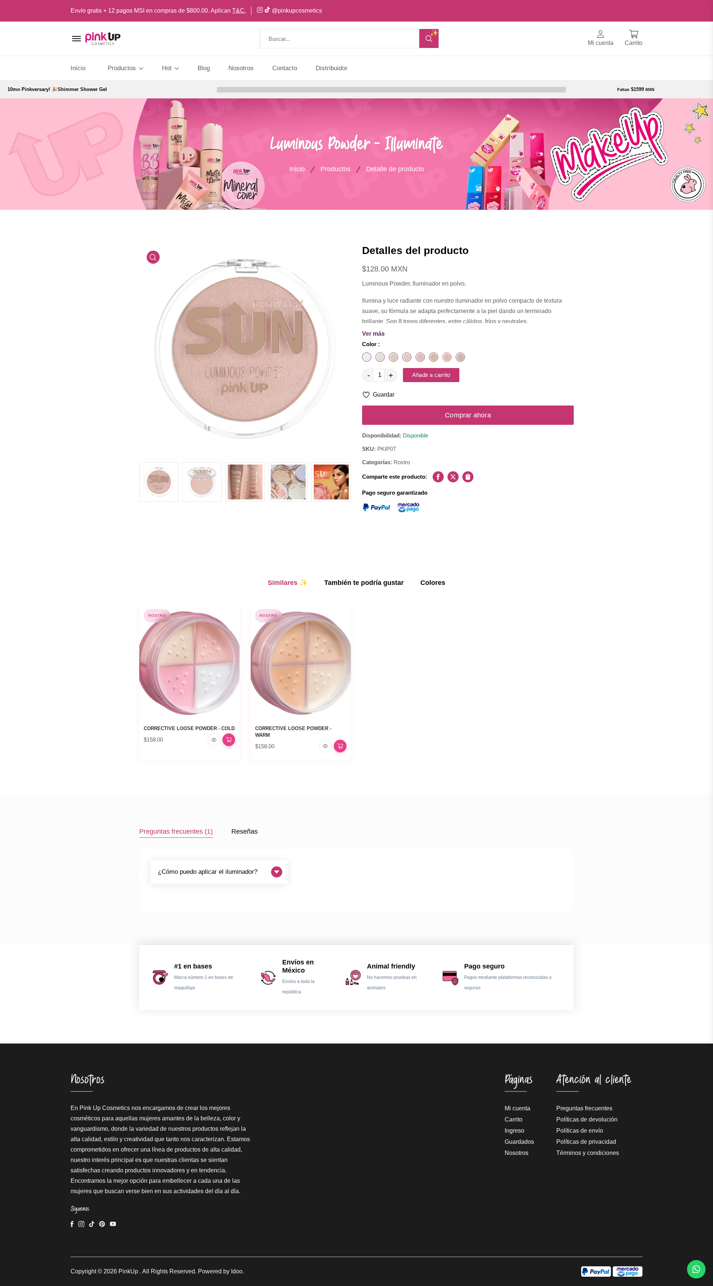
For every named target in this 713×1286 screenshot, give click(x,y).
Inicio (78, 68)
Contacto (284, 68)
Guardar (383, 394)
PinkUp (128, 1271)
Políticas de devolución (587, 1119)
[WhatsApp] (696, 1269)
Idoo (236, 1271)
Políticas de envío (579, 1130)
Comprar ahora (468, 415)
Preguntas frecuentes (584, 1108)
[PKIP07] (447, 357)
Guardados (519, 1142)
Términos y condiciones (587, 1153)
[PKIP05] (420, 357)
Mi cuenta (517, 1108)
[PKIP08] (460, 357)
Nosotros (241, 68)
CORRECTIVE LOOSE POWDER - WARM (293, 732)
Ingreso (514, 1130)
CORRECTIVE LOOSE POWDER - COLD (189, 728)
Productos (123, 68)
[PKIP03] (393, 357)
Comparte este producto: (394, 476)
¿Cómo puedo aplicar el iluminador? (207, 871)
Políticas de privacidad (586, 1142)
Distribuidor (332, 68)
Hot (167, 68)
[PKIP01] (366, 357)
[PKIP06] (433, 357)
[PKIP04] (406, 357)
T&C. (239, 10)
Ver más (373, 334)
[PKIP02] (380, 357)
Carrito (513, 1119)
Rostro (157, 615)
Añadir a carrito (431, 375)
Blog (204, 68)
